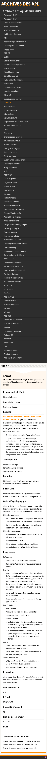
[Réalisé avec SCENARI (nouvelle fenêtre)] (45, 757)
